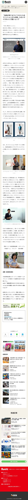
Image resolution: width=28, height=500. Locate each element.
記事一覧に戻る (14, 461)
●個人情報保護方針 (5, 484)
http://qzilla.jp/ (7, 316)
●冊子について (4, 478)
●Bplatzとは (4, 472)
